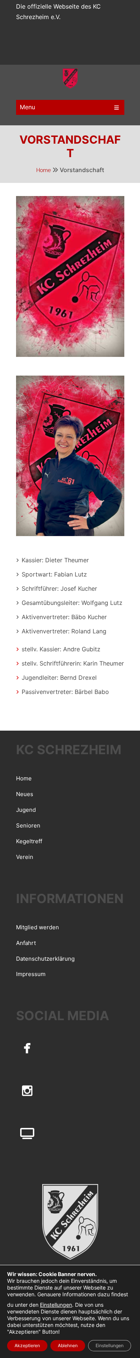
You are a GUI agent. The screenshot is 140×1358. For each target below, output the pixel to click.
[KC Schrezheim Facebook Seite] (27, 1047)
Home (43, 170)
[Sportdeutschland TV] (27, 1133)
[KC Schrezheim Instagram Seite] (27, 1090)
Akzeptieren (27, 1345)
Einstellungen (56, 1305)
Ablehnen (68, 1345)
